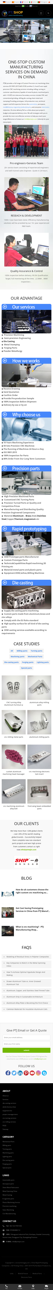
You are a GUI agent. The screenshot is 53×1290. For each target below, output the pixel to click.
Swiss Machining (8, 1210)
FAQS (4, 1125)
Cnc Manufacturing (9, 1214)
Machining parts (17, 656)
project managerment (10, 1114)
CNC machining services (18, 89)
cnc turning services (9, 1118)
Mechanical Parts (35, 656)
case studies (27, 643)
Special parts (26, 668)
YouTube (32, 1073)
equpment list (7, 1111)
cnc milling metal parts (13, 737)
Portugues (44, 2)
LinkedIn (20, 1073)
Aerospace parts (8, 1184)
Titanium (18, 519)
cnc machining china (42, 83)
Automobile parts (8, 1180)
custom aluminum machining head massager (14, 772)
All (12, 651)
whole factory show (9, 1107)
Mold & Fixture (23, 1273)
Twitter (14, 1073)
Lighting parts (43, 662)
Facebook (8, 1073)
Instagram (38, 1073)
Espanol (17, 2)
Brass (28, 515)
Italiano (35, 2)
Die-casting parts (11, 662)
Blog (26, 878)
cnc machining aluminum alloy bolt (13, 807)
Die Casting (9, 341)
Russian (35, 6)
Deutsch (8, 2)
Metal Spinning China (10, 1191)
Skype (44, 1073)
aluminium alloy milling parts (39, 703)
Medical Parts (37, 1273)
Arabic (27, 6)
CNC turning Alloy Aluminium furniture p (13, 703)
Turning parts (36, 651)
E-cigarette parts (8, 1199)
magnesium (30, 519)
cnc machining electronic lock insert (39, 772)
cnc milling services (9, 1122)
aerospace (41, 104)
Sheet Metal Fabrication (11, 1187)
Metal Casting (7, 1195)
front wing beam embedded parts (39, 807)
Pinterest (26, 1073)
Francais (26, 2)
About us (6, 1096)
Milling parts (22, 651)
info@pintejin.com (18, 1242)
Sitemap (5, 1129)
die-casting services (9, 1103)
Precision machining (9, 1206)
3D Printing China (17, 1266)
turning (41, 89)
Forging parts (27, 662)
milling (35, 89)
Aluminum (18, 515)
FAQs (26, 947)
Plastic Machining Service (11, 1202)
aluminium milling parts (39, 737)
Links (11, 1273)
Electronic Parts (26, 1277)
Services (5, 1099)
